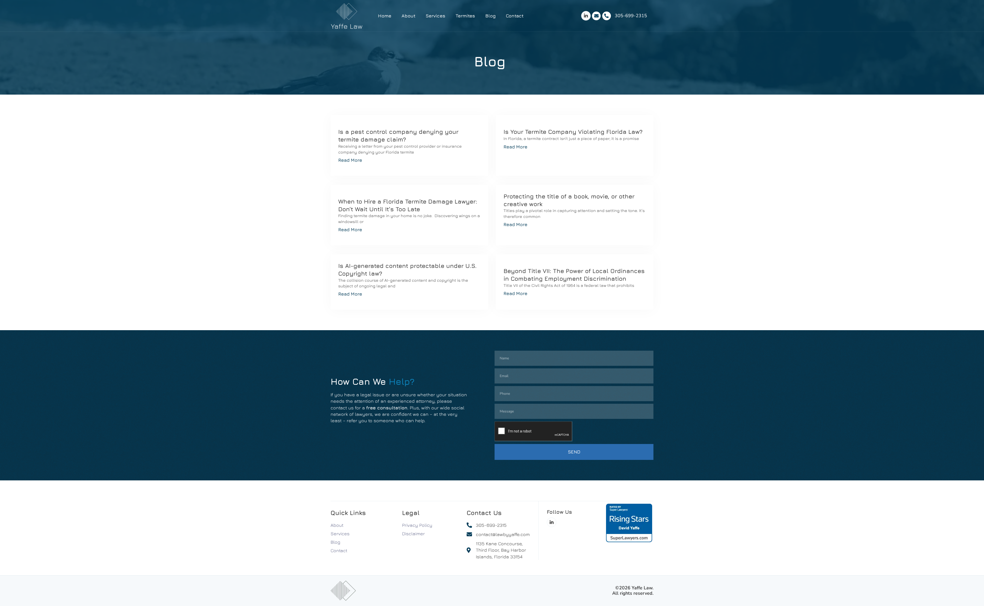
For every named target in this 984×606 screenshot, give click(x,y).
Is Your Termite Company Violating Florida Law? (573, 131)
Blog (490, 15)
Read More (350, 160)
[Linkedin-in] (586, 16)
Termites (465, 15)
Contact (515, 15)
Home (384, 15)
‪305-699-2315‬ (631, 16)
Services (435, 15)
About (408, 15)
